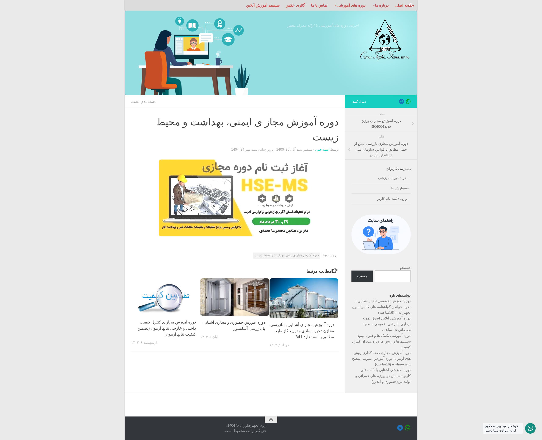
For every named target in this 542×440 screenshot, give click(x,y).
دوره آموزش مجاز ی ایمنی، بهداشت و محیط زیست (287, 255)
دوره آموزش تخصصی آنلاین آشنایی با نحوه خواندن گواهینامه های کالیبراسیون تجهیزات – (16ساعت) (381, 307)
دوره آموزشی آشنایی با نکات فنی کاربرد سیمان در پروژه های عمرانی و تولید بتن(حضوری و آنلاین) (383, 375)
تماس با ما (319, 5)
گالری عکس (295, 5)
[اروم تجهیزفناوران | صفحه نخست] (385, 40)
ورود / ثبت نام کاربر (392, 199)
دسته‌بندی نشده (143, 102)
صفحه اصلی (404, 5)
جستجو (405, 268)
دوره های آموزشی (351, 5)
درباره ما (382, 5)
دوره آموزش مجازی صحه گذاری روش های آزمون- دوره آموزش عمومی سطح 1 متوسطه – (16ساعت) (381, 358)
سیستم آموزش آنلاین (263, 5)
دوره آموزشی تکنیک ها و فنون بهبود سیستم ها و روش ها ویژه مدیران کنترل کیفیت (381, 341)
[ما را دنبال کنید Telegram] (401, 101)
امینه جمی (322, 149)
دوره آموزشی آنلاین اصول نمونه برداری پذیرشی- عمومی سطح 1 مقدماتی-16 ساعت (386, 324)
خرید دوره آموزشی (392, 178)
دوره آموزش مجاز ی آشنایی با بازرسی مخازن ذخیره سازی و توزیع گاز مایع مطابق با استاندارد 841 (302, 330)
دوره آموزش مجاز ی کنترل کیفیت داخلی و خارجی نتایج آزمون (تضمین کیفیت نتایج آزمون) (166, 328)
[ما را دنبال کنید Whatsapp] (408, 101)
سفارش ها (399, 188)
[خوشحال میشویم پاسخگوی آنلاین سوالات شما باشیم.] (530, 428)
